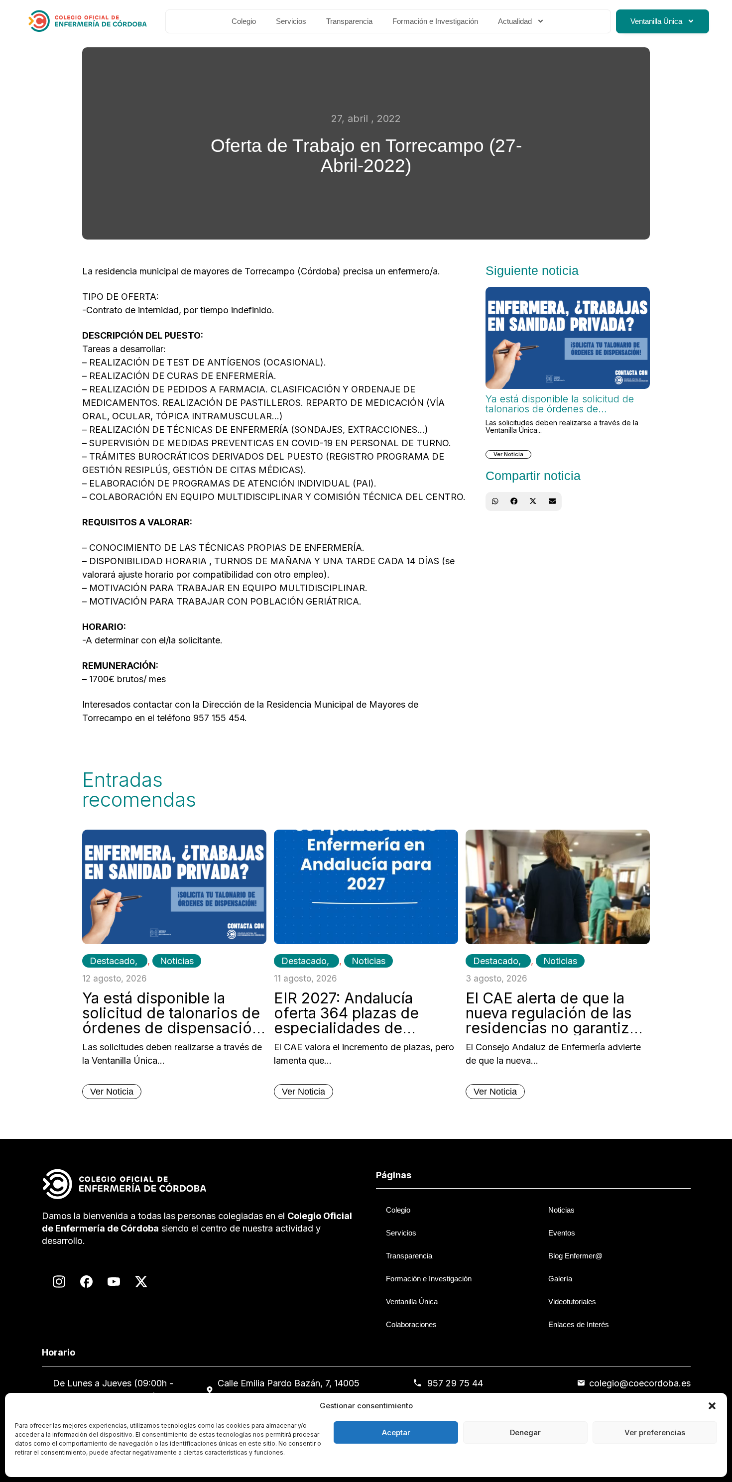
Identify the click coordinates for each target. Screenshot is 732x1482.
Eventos (561, 1233)
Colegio (244, 21)
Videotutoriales (572, 1301)
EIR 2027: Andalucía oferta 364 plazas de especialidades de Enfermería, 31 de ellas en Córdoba (363, 1028)
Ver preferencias (654, 1432)
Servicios (291, 21)
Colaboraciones (411, 1324)
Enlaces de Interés (578, 1324)
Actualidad (515, 21)
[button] (712, 1406)
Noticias (177, 961)
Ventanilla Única (656, 21)
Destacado (112, 961)
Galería (560, 1278)
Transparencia (349, 21)
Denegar (525, 1432)
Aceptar (396, 1432)
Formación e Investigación (435, 21)
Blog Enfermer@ (575, 1255)
